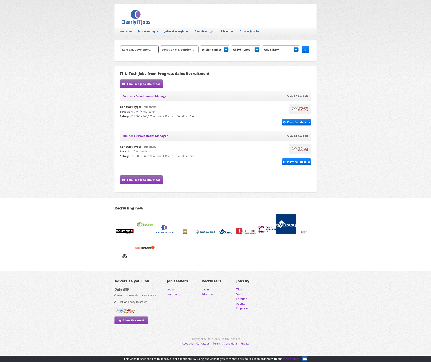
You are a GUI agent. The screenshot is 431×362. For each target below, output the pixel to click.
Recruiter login (204, 31)
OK (305, 359)
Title (239, 289)
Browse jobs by (249, 31)
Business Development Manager (145, 96)
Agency (240, 303)
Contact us (203, 343)
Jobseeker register (176, 31)
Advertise (227, 31)
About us (188, 343)
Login (170, 289)
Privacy (244, 343)
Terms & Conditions (225, 343)
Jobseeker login (148, 31)
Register (172, 294)
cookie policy (291, 359)
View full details (298, 122)
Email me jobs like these (143, 84)
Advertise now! (133, 320)
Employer (242, 308)
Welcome (126, 31)
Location (241, 299)
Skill (238, 294)
